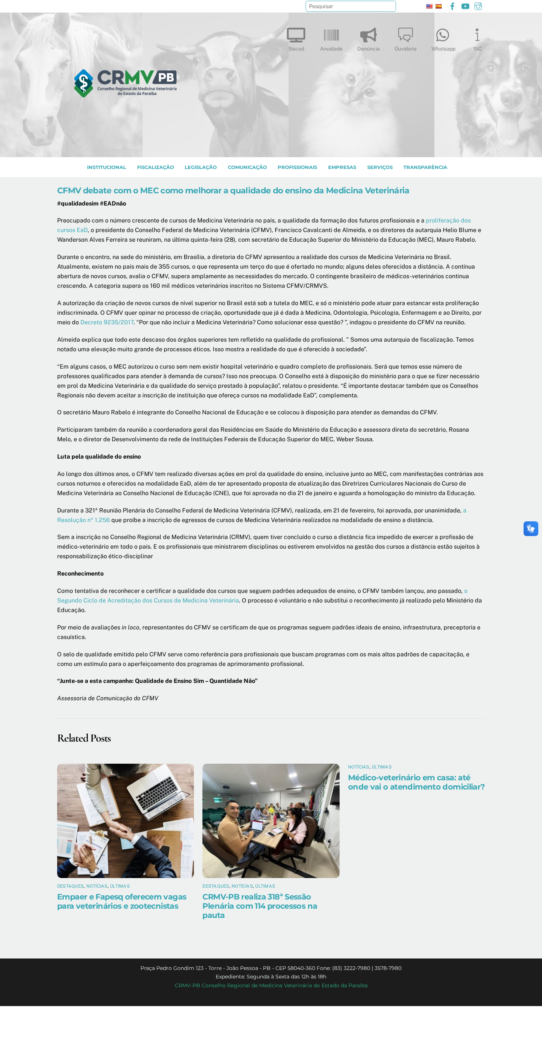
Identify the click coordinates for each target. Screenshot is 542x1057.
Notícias (97, 886)
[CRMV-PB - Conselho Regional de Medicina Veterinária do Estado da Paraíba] (125, 148)
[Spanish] (438, 6)
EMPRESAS (342, 167)
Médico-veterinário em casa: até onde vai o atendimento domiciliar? (416, 782)
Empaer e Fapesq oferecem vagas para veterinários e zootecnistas (121, 901)
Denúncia (368, 49)
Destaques (70, 886)
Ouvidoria (406, 49)
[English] (429, 6)
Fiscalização (155, 167)
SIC (477, 49)
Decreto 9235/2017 (106, 322)
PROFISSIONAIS (297, 167)
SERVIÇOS (380, 167)
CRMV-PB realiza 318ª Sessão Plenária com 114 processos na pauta (259, 906)
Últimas (120, 886)
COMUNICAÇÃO (247, 167)
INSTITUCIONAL (106, 167)
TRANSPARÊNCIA (425, 167)
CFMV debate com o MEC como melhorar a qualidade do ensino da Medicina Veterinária (233, 190)
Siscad (296, 49)
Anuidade (331, 49)
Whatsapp (443, 49)
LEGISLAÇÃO (201, 167)
